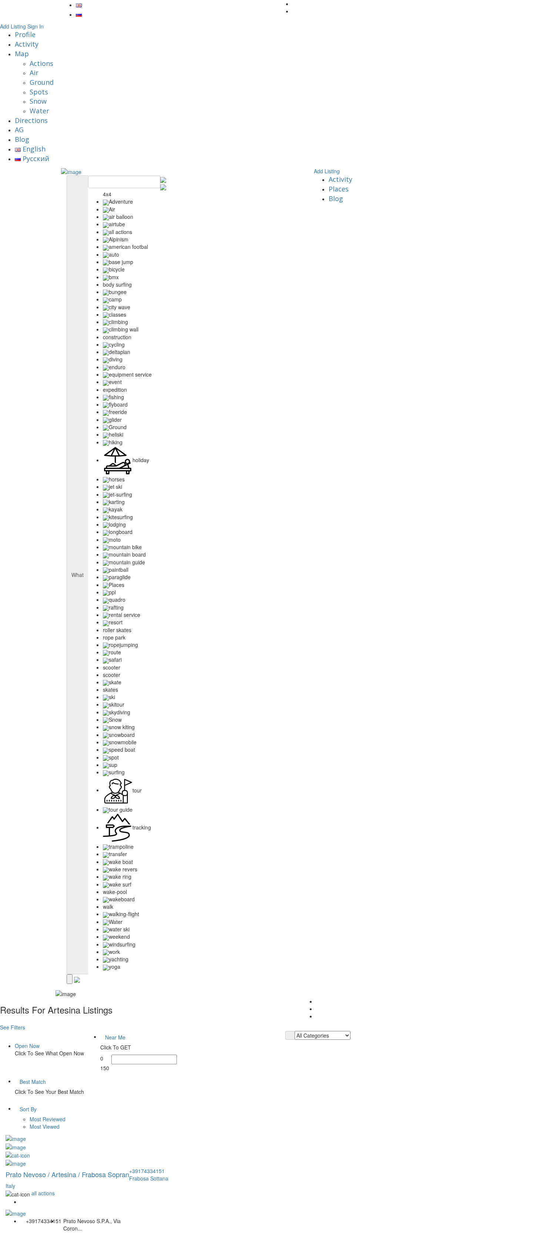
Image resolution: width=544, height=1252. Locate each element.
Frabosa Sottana (148, 1178)
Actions (41, 63)
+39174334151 (147, 1171)
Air (34, 72)
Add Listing (13, 26)
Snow (38, 101)
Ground (42, 82)
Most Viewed (45, 1126)
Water (39, 110)
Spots (39, 91)
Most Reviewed (48, 1119)
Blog (22, 139)
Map (22, 53)
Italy (10, 1185)
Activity (26, 44)
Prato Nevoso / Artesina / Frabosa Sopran (67, 1174)
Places (339, 188)
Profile (25, 34)
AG (19, 129)
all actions (43, 1193)
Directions (31, 120)
